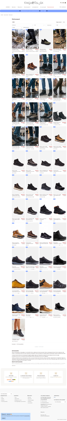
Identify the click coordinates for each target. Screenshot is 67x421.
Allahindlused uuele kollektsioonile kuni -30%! (33, 11)
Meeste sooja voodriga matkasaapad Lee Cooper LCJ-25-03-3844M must (44, 147)
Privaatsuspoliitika (4, 401)
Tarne (16, 397)
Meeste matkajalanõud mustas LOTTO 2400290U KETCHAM (16, 75)
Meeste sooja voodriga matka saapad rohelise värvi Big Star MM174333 (16, 219)
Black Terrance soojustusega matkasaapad (28, 315)
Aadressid (29, 401)
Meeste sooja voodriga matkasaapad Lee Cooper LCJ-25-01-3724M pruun (57, 147)
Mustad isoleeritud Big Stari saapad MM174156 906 (29, 291)
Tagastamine (17, 398)
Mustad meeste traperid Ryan (44, 75)
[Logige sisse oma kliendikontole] (63, 2)
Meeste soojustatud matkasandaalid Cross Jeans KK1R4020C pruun (16, 243)
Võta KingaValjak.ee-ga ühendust (20, 401)
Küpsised (2, 400)
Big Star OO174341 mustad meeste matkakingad (44, 195)
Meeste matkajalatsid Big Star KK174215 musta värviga (30, 219)
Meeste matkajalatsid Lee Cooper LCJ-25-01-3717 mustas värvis (44, 171)
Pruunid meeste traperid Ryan (57, 75)
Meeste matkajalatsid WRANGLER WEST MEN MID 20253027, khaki (16, 195)
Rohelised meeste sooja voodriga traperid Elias (30, 123)
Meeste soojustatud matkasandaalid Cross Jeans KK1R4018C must (57, 219)
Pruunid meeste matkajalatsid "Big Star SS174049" (29, 243)
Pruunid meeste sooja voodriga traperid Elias (15, 123)
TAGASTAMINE (61, 419)
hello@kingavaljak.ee (45, 402)
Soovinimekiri (30, 402)
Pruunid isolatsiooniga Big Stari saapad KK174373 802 (44, 291)
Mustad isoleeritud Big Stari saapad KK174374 (57, 291)
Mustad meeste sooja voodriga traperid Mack (16, 147)
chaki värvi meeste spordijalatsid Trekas (43, 49)
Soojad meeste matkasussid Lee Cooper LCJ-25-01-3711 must (57, 171)
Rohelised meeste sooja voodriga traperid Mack (30, 147)
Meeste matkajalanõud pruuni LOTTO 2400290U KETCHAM (57, 50)
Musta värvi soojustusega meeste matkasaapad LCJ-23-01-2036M (57, 267)
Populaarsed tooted (18, 400)
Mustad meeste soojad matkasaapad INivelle (29, 195)
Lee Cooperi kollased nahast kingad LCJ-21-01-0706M (16, 291)
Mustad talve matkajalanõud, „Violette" (57, 243)
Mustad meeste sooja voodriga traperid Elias (57, 99)
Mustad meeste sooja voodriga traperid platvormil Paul (56, 123)
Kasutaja (29, 397)
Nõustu (3, 418)
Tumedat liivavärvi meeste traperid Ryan (16, 99)
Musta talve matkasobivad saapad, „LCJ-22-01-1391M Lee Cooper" (30, 267)
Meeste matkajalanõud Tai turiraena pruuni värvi (30, 75)
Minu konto (30, 398)
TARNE (58, 419)
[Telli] (11, 394)
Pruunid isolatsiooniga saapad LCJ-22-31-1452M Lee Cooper (43, 315)
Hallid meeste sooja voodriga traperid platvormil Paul (43, 123)
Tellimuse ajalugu (31, 400)
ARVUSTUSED (64, 419)
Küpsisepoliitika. (27, 415)
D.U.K (2, 397)
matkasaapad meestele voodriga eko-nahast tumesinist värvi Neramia (16, 340)
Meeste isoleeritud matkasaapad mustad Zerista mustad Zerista (57, 315)
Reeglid (2, 398)
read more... (14, 365)
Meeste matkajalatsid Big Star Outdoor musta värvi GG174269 (44, 243)
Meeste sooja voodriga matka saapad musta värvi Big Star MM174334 (57, 195)
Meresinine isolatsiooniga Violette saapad (16, 315)
